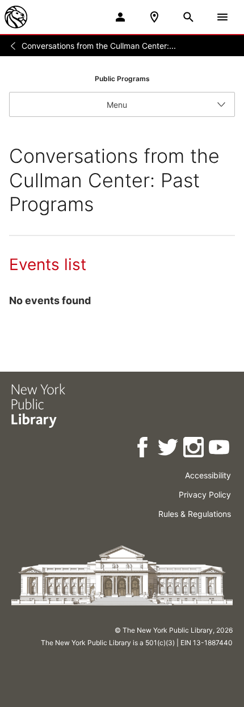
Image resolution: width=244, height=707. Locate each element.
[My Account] (120, 17)
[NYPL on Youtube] (220, 449)
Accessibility (208, 475)
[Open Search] (188, 17)
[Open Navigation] (222, 17)
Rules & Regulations (194, 514)
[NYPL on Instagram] (194, 449)
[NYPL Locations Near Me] (154, 17)
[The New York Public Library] (16, 17)
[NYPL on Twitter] (169, 449)
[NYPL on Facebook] (143, 449)
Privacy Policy (205, 494)
